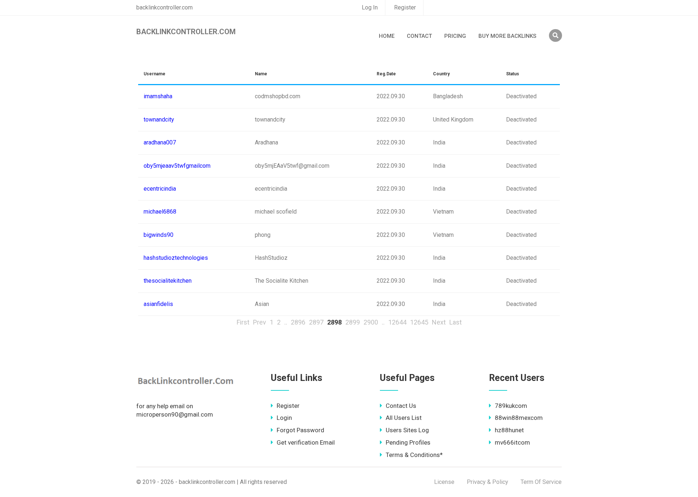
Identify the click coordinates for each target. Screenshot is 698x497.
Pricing (455, 36)
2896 (298, 322)
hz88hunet (509, 430)
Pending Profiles (408, 442)
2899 (352, 322)
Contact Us (401, 405)
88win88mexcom (519, 417)
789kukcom (511, 405)
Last (455, 322)
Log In (370, 7)
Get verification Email (306, 442)
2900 (371, 322)
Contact (419, 36)
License (444, 481)
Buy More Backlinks (507, 36)
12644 (397, 322)
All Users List (404, 417)
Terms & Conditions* (414, 454)
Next (439, 322)
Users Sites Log (407, 430)
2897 (316, 322)
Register (405, 7)
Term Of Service (541, 481)
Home (386, 36)
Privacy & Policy (487, 481)
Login (284, 417)
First (243, 322)
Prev (259, 322)
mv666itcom (512, 442)
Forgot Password (300, 430)
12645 (419, 322)
